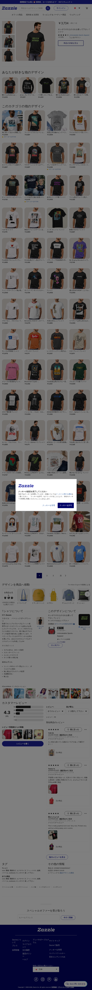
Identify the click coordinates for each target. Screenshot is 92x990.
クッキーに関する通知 (64, 494)
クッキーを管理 (48, 505)
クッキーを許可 (65, 505)
